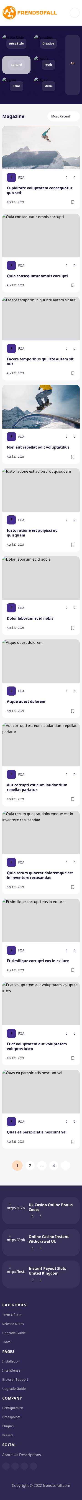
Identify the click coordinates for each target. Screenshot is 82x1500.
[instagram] (15, 1466)
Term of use (11, 1315)
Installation (11, 1361)
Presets (7, 1435)
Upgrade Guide (14, 1333)
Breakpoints (11, 1417)
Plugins (8, 1426)
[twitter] (33, 1466)
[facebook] (6, 1466)
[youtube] (24, 1466)
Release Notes (13, 1324)
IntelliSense (11, 1370)
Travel (6, 1342)
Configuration (12, 1408)
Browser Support (15, 1379)
